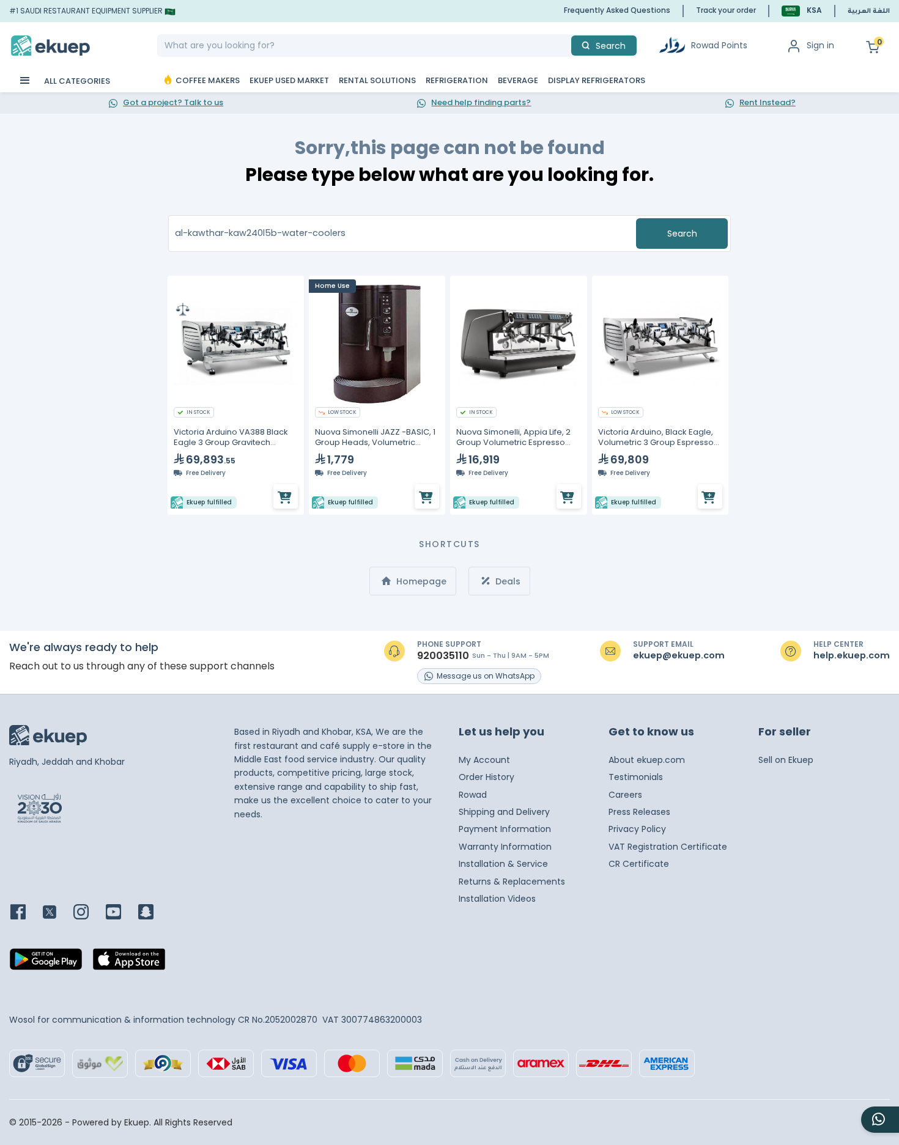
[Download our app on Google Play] (46, 962)
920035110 (443, 656)
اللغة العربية (869, 11)
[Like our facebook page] (25, 913)
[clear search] (566, 45)
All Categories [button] (76, 81)
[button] (802, 11)
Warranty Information (505, 847)
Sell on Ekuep (785, 760)
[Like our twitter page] (57, 913)
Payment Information (505, 829)
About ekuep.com (647, 760)
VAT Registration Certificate (668, 847)
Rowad (473, 795)
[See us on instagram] (88, 913)
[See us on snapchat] (153, 913)
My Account (484, 760)
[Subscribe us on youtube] (121, 913)
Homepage (420, 581)
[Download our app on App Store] (129, 962)
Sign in (820, 45)
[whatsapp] (880, 1119)
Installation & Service (503, 864)
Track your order (726, 10)
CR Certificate (639, 864)
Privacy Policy (637, 829)
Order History (486, 777)
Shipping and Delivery (504, 812)
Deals (506, 581)
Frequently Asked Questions (617, 10)
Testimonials (636, 777)
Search (682, 233)
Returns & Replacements (512, 881)
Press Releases (639, 812)
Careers (625, 795)
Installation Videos (497, 899)
